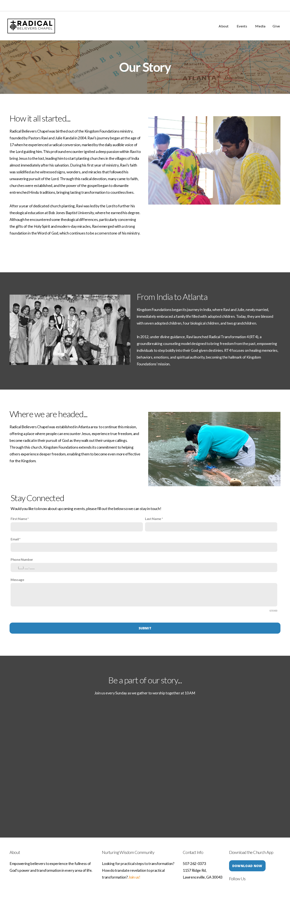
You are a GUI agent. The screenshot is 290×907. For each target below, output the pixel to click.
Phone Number (22, 559)
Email (15, 539)
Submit (145, 628)
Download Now (247, 866)
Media (260, 26)
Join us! (134, 877)
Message (17, 580)
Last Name (153, 519)
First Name (19, 519)
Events (242, 26)
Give (276, 26)
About (224, 26)
